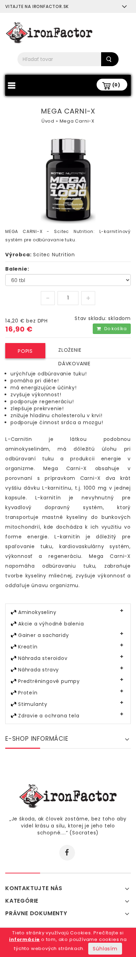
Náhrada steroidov (43, 658)
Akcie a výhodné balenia (51, 623)
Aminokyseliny (37, 612)
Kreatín (28, 646)
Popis (25, 351)
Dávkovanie (74, 363)
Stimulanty (32, 704)
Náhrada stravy (38, 669)
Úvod (47, 121)
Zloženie (69, 350)
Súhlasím (105, 948)
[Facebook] (67, 853)
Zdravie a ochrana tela (49, 715)
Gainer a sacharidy (43, 635)
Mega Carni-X (77, 121)
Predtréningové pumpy (49, 681)
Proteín (28, 692)
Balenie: (17, 268)
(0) (116, 85)
